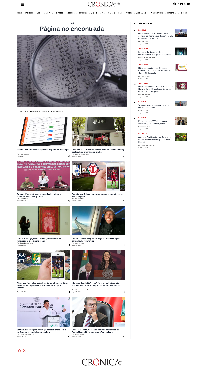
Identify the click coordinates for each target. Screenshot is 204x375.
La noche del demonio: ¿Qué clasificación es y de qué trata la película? (155, 53)
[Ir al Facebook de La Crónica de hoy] (174, 3)
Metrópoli (29, 12)
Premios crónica (156, 12)
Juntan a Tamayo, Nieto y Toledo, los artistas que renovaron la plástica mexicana (39, 239)
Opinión (49, 12)
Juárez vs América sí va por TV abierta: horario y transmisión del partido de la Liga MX (154, 139)
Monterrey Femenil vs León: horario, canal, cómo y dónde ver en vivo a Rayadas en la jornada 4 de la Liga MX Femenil (42, 285)
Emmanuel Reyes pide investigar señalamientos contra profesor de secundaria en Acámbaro (41, 331)
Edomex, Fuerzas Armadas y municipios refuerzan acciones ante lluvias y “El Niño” (39, 195)
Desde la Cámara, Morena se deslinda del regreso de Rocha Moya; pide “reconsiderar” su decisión (95, 331)
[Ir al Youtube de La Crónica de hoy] (188, 3)
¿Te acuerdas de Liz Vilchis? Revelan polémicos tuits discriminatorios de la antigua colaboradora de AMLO (95, 284)
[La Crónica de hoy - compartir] (69, 156)
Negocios (71, 12)
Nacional (18, 12)
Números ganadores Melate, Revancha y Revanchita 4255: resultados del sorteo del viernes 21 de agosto (155, 89)
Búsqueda (185, 12)
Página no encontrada (72, 28)
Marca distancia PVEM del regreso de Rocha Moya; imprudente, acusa (154, 122)
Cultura (129, 12)
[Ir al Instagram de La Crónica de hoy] (178, 3)
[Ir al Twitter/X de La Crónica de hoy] (184, 3)
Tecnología (82, 12)
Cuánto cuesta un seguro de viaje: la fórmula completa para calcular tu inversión (96, 239)
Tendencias (171, 12)
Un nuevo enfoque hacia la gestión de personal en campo (43, 149)
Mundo (39, 12)
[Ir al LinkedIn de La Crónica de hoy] (181, 3)
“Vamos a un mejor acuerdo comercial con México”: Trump (154, 106)
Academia (106, 12)
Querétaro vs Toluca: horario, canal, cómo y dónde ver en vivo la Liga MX (97, 195)
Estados (59, 12)
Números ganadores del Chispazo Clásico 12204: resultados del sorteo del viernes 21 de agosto (155, 70)
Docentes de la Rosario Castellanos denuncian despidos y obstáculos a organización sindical (98, 150)
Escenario (118, 12)
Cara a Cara (141, 12)
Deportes (95, 12)
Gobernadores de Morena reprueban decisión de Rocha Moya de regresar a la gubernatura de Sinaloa (155, 36)
